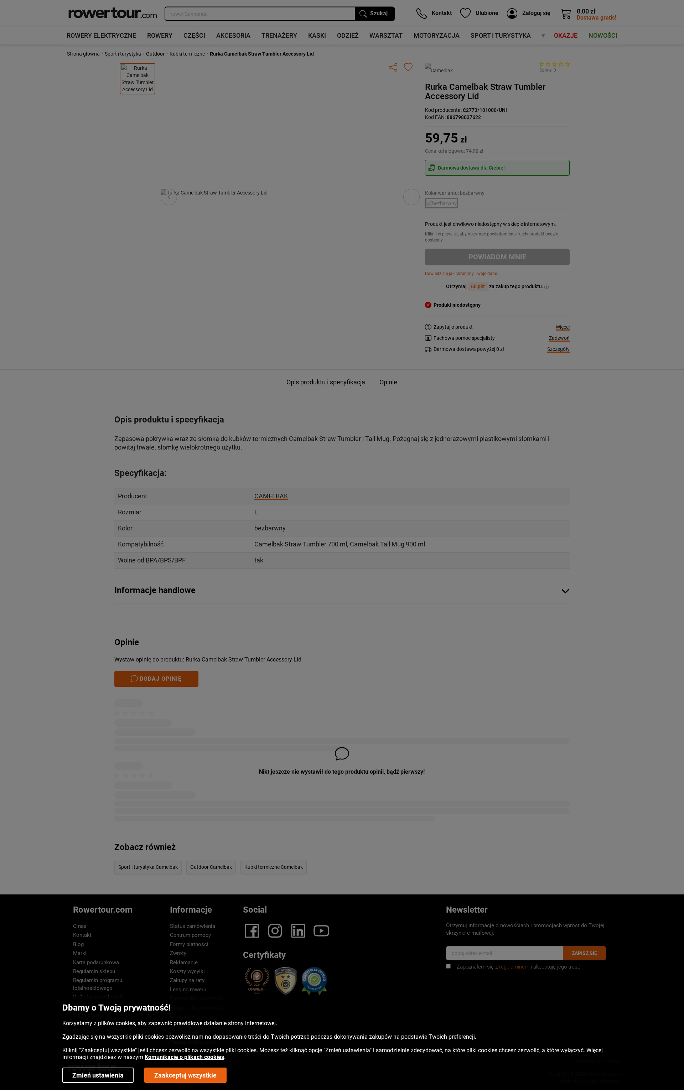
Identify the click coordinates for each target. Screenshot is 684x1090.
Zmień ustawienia (98, 1075)
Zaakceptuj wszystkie (185, 1075)
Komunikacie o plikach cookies (184, 1057)
